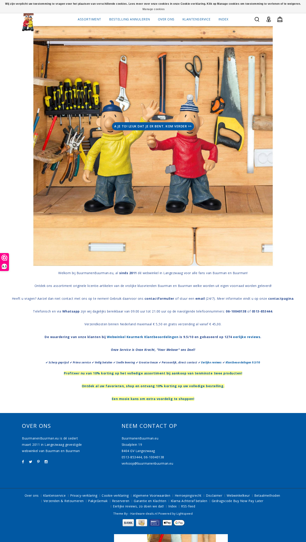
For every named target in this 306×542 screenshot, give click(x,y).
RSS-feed (188, 506)
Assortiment (89, 19)
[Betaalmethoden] (153, 525)
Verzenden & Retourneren (63, 501)
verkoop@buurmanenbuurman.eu (147, 463)
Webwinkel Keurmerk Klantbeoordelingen (143, 337)
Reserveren (120, 501)
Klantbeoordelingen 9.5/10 (243, 362)
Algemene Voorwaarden (151, 495)
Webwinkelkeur (238, 495)
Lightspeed (185, 513)
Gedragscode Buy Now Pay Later (237, 501)
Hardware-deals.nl (144, 513)
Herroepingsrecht (188, 495)
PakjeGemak (98, 501)
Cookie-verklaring (115, 495)
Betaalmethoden (267, 495)
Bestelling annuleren (129, 19)
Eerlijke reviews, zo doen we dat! (138, 506)
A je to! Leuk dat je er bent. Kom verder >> (153, 126)
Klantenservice (196, 19)
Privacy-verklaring (83, 495)
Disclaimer (214, 495)
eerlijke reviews (246, 337)
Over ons (166, 19)
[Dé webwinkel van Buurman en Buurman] (28, 21)
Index (223, 19)
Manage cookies (153, 9)
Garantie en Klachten (150, 501)
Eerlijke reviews (211, 362)
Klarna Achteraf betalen (189, 501)
